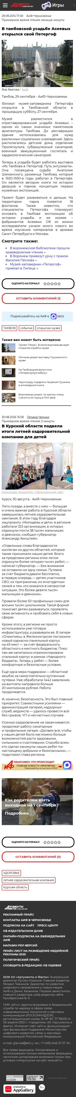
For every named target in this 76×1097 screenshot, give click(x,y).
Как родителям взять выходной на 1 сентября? (32, 802)
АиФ (25, 89)
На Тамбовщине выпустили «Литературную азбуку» (35, 371)
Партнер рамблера (57, 1078)
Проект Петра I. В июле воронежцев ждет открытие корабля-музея (44, 346)
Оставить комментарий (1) (38, 298)
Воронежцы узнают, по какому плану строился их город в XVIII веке (41, 396)
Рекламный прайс (18, 914)
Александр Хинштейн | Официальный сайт (33, 492)
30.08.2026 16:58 (13, 417)
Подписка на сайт (18, 925)
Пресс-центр (47, 925)
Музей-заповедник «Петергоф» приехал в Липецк (33, 266)
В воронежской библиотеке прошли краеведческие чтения (38, 250)
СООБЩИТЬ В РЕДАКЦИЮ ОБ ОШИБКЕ (32, 965)
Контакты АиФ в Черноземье (27, 920)
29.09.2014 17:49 (12, 16)
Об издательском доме (23, 931)
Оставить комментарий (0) (38, 857)
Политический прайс (21, 960)
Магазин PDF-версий (20, 945)
